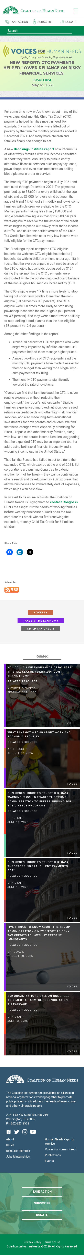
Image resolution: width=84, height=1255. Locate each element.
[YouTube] (33, 1135)
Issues (10, 1145)
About (10, 1139)
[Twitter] (17, 1135)
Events (49, 1160)
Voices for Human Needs (61, 1149)
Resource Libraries (18, 1150)
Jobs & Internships (18, 1156)
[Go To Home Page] (33, 10)
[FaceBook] (9, 1135)
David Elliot (42, 80)
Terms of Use (51, 1242)
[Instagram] (25, 1135)
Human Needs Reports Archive (59, 1141)
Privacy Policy (33, 1242)
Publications (53, 1155)
